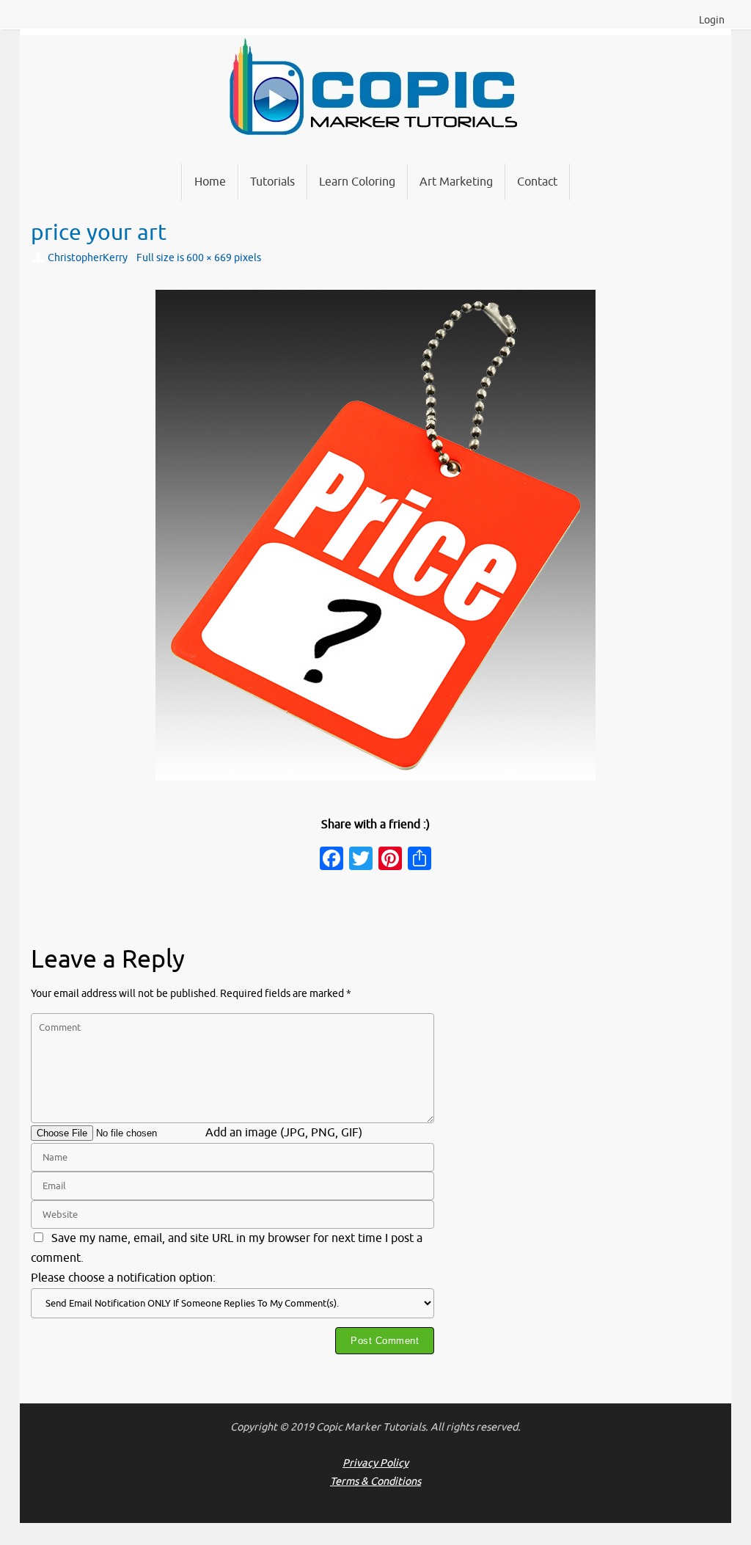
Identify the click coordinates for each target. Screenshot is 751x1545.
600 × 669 (209, 257)
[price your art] (375, 535)
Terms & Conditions (375, 1481)
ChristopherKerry (88, 257)
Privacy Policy (375, 1462)
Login (712, 20)
